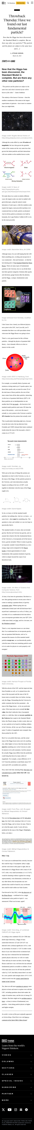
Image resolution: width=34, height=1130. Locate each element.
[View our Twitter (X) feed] (3, 1109)
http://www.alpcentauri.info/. (12, 592)
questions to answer (22, 986)
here (16, 620)
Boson (4, 266)
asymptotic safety (7, 605)
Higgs (30, 263)
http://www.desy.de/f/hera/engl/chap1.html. (17, 379)
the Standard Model (20, 263)
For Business (11, 3)
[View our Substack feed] (21, 1109)
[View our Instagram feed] (15, 1109)
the (27, 263)
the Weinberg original (8, 623)
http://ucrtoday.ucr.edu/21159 (12, 468)
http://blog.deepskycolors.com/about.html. (17, 138)
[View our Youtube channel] (10, 1109)
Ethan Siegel (18, 53)
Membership (21, 3)
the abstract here (15, 818)
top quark (15, 404)
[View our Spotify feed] (26, 1109)
